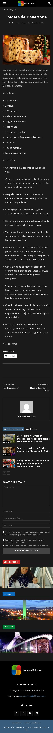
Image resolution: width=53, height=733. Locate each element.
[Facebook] (14, 28)
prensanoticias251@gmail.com (32, 696)
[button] (4, 3)
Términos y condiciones (32, 723)
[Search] (49, 3)
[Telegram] (38, 28)
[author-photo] (26, 413)
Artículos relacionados (13, 429)
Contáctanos (17, 723)
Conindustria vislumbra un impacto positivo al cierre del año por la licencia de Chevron (33, 439)
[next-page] (8, 473)
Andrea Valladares (18, 23)
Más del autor (31, 429)
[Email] (32, 28)
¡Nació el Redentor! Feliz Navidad (40, 389)
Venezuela (6, 454)
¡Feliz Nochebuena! (11, 388)
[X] (20, 28)
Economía (6, 442)
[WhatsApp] (26, 28)
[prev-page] (4, 473)
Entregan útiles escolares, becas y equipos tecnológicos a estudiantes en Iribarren (33, 463)
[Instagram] (23, 713)
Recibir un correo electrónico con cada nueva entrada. (27, 546)
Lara (4, 467)
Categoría (12, 9)
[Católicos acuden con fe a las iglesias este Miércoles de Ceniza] (9, 451)
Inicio (4, 9)
